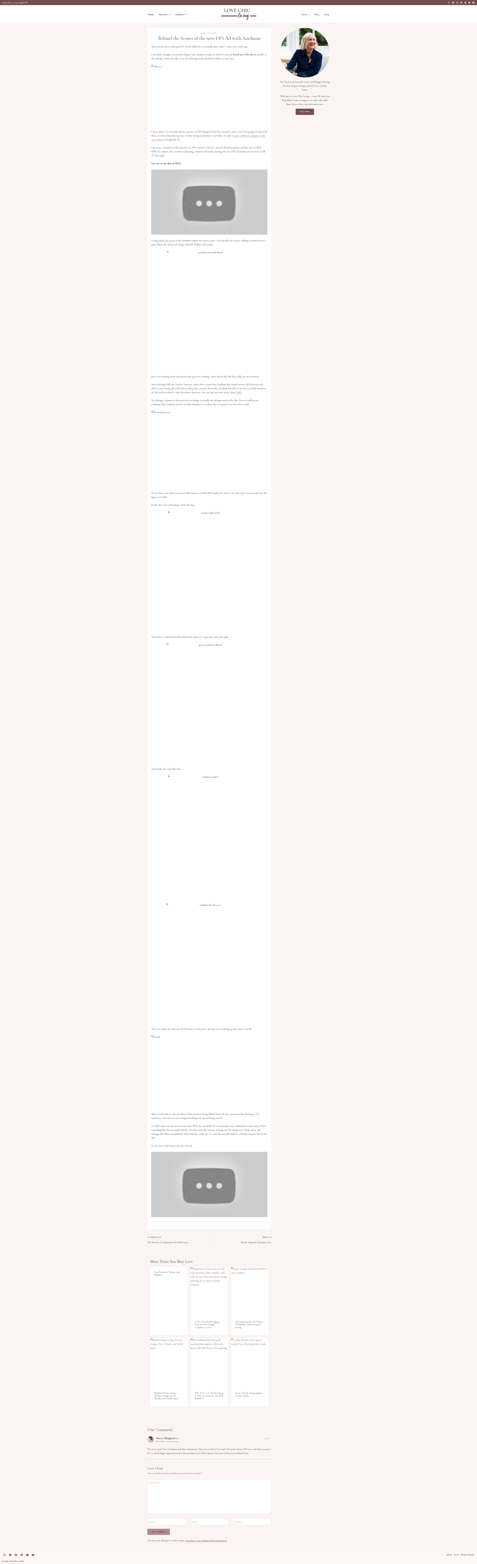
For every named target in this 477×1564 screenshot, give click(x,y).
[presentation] (209, 1291)
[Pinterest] (465, 2)
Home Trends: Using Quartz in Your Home (248, 1394)
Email (194, 1522)
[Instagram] (457, 2)
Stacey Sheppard (165, 1438)
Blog (317, 14)
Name (152, 1522)
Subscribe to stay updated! (15, 2)
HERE (239, 392)
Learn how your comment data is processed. (206, 1540)
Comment (154, 1482)
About (449, 1555)
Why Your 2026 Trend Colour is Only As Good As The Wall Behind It (209, 1396)
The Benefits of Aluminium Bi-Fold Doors (167, 1240)
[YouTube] (469, 2)
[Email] (473, 2)
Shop (326, 14)
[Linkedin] (461, 2)
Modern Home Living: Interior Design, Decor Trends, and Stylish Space (166, 1396)
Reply (266, 1438)
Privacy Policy (467, 1555)
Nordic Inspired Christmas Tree (256, 1240)
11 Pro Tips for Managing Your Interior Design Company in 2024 (207, 1324)
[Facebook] (453, 2)
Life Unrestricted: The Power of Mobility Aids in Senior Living (249, 1324)
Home (151, 14)
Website (238, 1522)
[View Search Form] (448, 2)
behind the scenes (166, 240)
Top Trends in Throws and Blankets (167, 1273)
